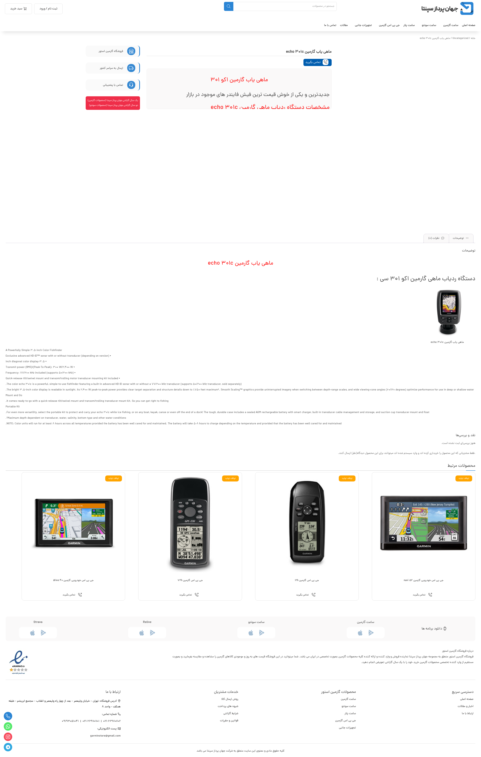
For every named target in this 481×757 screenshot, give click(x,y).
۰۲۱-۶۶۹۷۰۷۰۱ (90, 721)
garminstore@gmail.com (105, 736)
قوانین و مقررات (229, 721)
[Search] (228, 6)
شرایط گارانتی (230, 713)
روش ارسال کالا (229, 699)
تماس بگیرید (313, 62)
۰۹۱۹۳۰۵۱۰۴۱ (70, 721)
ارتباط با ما (467, 713)
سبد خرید (16, 8)
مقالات (344, 25)
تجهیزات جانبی (347, 728)
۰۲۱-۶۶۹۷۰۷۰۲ (112, 721)
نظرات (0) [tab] (434, 238)
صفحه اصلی (468, 25)
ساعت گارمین (450, 25)
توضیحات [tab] (459, 238)
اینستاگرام (8, 737)
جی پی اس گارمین (345, 721)
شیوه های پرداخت (228, 706)
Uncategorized (460, 38)
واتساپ (8, 726)
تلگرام (8, 747)
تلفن (8, 716)
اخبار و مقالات (465, 706)
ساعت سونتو (349, 706)
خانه (473, 38)
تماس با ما (330, 25)
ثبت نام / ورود (48, 8)
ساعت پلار (350, 713)
